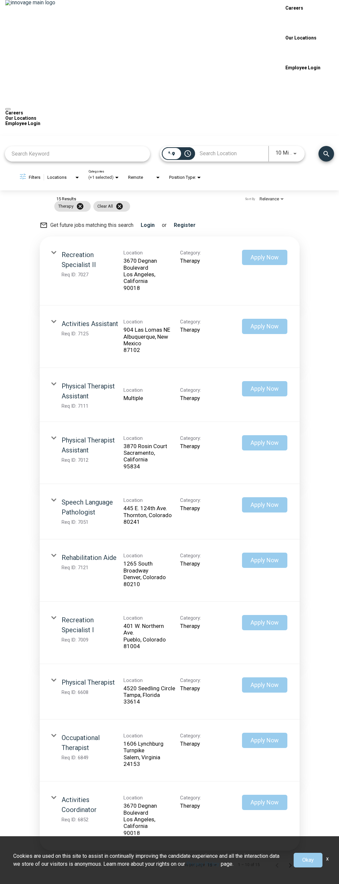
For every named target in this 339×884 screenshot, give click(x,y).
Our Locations (300, 37)
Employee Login (302, 67)
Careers (294, 8)
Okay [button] (308, 860)
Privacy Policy (202, 864)
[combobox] (77, 154)
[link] (170, 271)
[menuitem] (169, 112)
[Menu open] (8, 109)
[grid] (157, 206)
